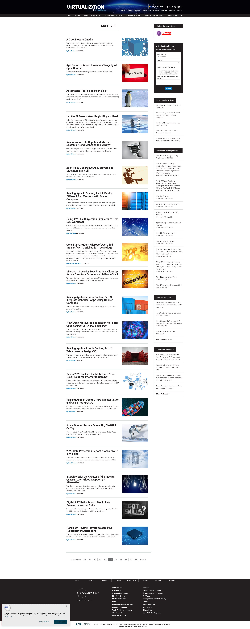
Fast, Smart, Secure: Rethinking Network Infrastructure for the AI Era (168, 367)
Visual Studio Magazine (152, 613)
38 (84, 560)
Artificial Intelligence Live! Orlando (168, 204)
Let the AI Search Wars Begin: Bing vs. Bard (92, 116)
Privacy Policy (171, 67)
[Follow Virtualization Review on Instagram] (175, 7)
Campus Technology (120, 593)
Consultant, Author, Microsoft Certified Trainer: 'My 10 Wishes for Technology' (89, 246)
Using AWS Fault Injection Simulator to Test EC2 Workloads (92, 221)
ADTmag (146, 587)
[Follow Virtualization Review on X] (169, 7)
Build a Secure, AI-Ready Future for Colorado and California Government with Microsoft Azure (169, 377)
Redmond (146, 602)
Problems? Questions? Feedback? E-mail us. (132, 626)
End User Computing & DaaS (113, 15)
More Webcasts (162, 394)
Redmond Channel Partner (122, 604)
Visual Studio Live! (119, 616)
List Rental (158, 580)
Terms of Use (143, 624)
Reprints (145, 580)
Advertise (156, 10)
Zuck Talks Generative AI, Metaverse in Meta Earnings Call (89, 169)
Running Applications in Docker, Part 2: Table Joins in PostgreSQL (89, 350)
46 (126, 560)
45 (121, 560)
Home (123, 10)
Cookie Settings (44, 621)
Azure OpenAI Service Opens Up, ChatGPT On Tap (91, 427)
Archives (104, 580)
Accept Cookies (61, 622)
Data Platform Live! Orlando (166, 233)
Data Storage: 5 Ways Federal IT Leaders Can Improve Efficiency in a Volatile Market (169, 323)
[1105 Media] (85, 600)
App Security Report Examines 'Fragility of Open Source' (91, 67)
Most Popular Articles (165, 100)
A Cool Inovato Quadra (79, 39)
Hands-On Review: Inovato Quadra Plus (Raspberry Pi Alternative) (89, 529)
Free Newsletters (132, 580)
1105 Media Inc (107, 624)
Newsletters (146, 10)
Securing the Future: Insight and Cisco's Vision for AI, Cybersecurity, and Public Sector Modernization (168, 357)
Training (164, 10)
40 (95, 560)
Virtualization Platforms (154, 15)
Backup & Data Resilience (175, 15)
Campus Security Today (152, 590)
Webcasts (136, 10)
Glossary (172, 580)
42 (105, 560)
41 (100, 560)
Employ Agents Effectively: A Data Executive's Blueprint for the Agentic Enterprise (169, 305)
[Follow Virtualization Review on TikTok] (172, 7)
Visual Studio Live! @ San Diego (167, 156)
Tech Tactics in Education (122, 610)
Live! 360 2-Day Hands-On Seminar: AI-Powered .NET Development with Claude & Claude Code (169, 251)
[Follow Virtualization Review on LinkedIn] (167, 7)
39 (90, 560)
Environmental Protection (153, 593)
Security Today (149, 604)
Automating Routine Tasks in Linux (86, 90)
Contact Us (78, 580)
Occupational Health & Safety (154, 599)
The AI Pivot (147, 610)
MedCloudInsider (119, 599)
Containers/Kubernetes (92, 15)
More (178, 10)
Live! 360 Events (118, 596)
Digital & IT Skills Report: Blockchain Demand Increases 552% (88, 504)
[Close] (67, 606)
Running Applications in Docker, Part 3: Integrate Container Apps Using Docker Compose (89, 300)
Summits (172, 10)
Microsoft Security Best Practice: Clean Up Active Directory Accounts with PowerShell (92, 273)
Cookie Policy (132, 624)
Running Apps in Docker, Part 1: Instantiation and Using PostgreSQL (92, 401)
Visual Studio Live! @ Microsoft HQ (169, 285)
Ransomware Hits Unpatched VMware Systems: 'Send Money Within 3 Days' (88, 144)
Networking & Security (133, 15)
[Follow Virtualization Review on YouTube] (179, 7)
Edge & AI (77, 15)
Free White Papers (163, 297)
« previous (76, 560)
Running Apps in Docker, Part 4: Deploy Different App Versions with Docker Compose (89, 196)
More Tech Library (163, 340)
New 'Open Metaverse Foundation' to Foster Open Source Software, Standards (92, 324)
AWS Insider (117, 590)
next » (143, 560)
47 (131, 560)
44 (115, 560)
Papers (129, 10)
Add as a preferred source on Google (157, 6)
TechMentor (148, 607)
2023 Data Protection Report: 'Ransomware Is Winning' (92, 453)
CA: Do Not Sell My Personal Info (159, 624)
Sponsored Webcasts (165, 350)
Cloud (69, 15)
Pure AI (115, 602)
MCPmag (146, 596)
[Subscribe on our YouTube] (162, 35)
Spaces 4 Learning (119, 607)
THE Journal (117, 613)
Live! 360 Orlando (162, 196)
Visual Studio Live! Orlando (165, 241)
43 (110, 560)
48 (136, 560)
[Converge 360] (88, 594)
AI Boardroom (117, 587)
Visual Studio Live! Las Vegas (166, 277)
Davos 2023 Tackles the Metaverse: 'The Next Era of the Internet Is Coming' (90, 376)
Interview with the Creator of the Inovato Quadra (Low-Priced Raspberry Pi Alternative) (90, 479)
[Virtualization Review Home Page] (86, 8)
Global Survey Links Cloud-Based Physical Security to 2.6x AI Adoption (168, 115)
